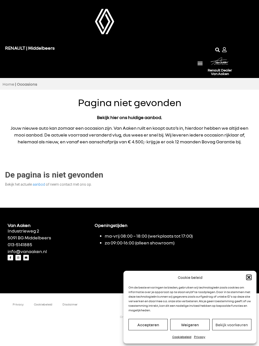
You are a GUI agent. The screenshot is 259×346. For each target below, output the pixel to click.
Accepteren (148, 324)
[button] (248, 277)
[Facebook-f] (10, 257)
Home (8, 84)
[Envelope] (26, 257)
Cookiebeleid (181, 337)
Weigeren (190, 324)
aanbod (39, 184)
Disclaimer (70, 304)
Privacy (199, 337)
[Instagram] (18, 257)
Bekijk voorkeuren (231, 324)
